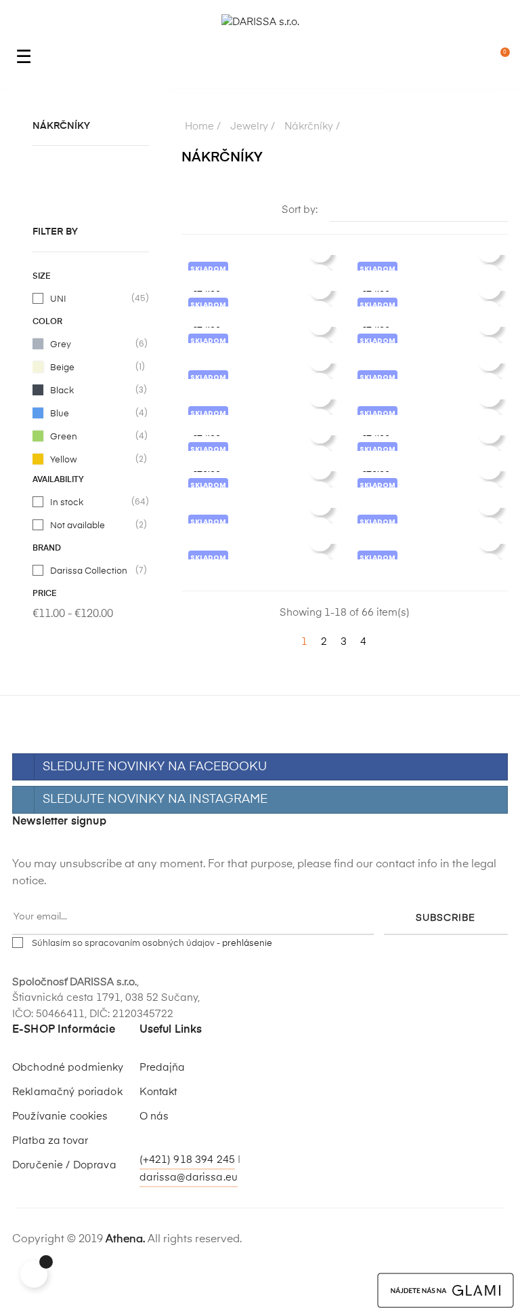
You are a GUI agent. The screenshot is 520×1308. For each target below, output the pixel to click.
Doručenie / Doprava (64, 1165)
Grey (91, 343)
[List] (210, 210)
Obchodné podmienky (68, 1068)
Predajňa (162, 1068)
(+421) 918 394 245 (187, 1160)
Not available (91, 524)
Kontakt (158, 1092)
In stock (91, 501)
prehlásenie (247, 943)
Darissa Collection (91, 570)
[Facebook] (151, 1140)
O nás (154, 1116)
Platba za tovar (50, 1141)
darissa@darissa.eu (188, 1177)
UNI (91, 298)
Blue (91, 413)
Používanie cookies (60, 1116)
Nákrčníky (61, 126)
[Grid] (189, 210)
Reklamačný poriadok (67, 1092)
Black (91, 389)
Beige (91, 366)
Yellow (91, 459)
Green (91, 436)
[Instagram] (177, 1140)
